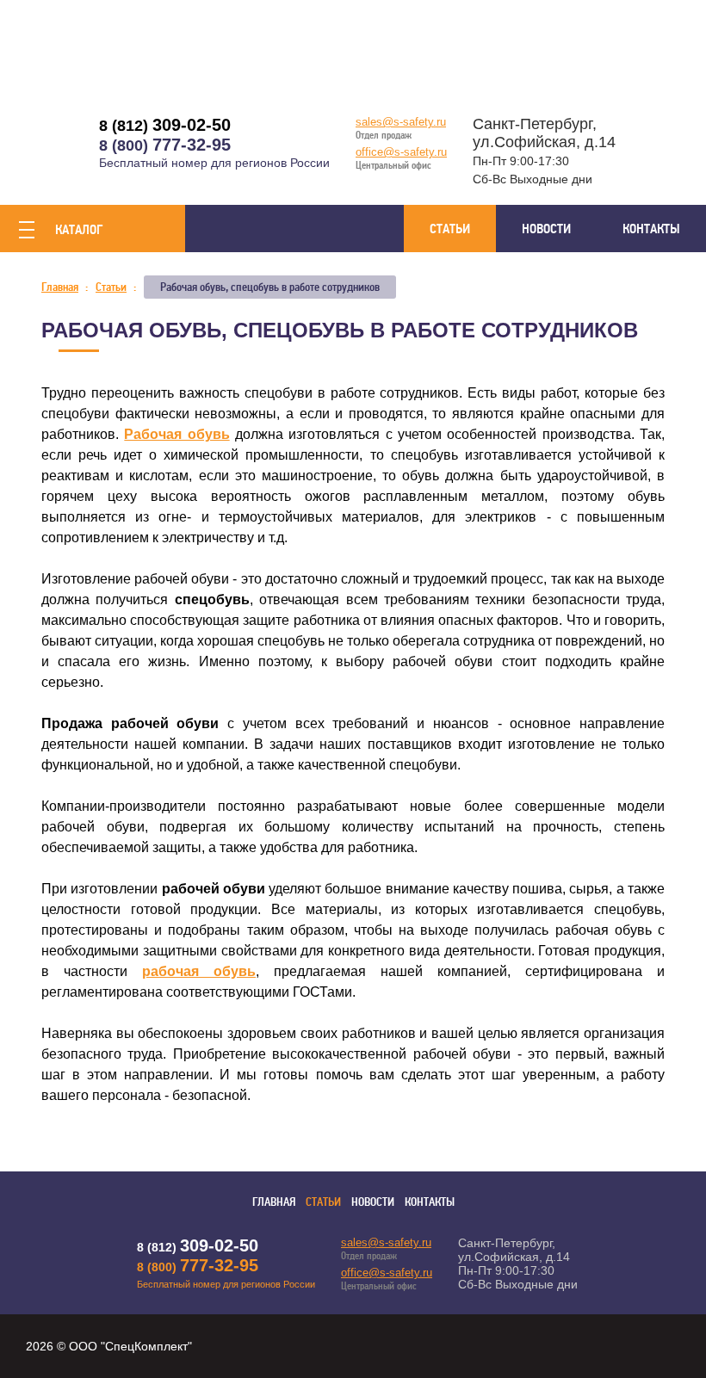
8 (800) (165, 145)
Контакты (651, 229)
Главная (273, 1202)
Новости (546, 229)
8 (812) (165, 125)
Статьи (450, 229)
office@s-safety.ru (401, 151)
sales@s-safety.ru (401, 121)
